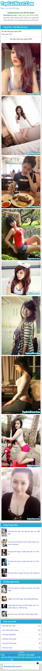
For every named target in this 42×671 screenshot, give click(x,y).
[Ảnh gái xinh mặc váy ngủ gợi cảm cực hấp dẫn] (4, 536)
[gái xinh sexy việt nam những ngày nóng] (4, 616)
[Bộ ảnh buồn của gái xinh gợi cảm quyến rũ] (4, 576)
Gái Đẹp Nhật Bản (9, 634)
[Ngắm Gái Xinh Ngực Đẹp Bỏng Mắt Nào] (4, 601)
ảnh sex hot (18, 660)
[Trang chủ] (17, 6)
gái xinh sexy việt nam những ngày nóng (23, 614)
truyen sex (27, 660)
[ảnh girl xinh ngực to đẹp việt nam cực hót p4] (4, 555)
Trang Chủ (7, 27)
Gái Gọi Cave (7, 648)
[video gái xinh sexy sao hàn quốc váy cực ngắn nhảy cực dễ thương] (4, 608)
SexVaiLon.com (10, 15)
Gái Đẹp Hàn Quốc (9, 639)
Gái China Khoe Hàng (10, 630)
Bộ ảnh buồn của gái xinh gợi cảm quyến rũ (24, 573)
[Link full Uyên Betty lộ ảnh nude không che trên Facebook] (4, 546)
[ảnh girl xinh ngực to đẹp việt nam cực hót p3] (4, 565)
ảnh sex (38, 655)
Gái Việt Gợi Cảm (20, 27)
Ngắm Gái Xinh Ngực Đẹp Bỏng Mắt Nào (23, 599)
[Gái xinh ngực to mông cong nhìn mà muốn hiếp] (4, 593)
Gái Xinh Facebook (9, 643)
